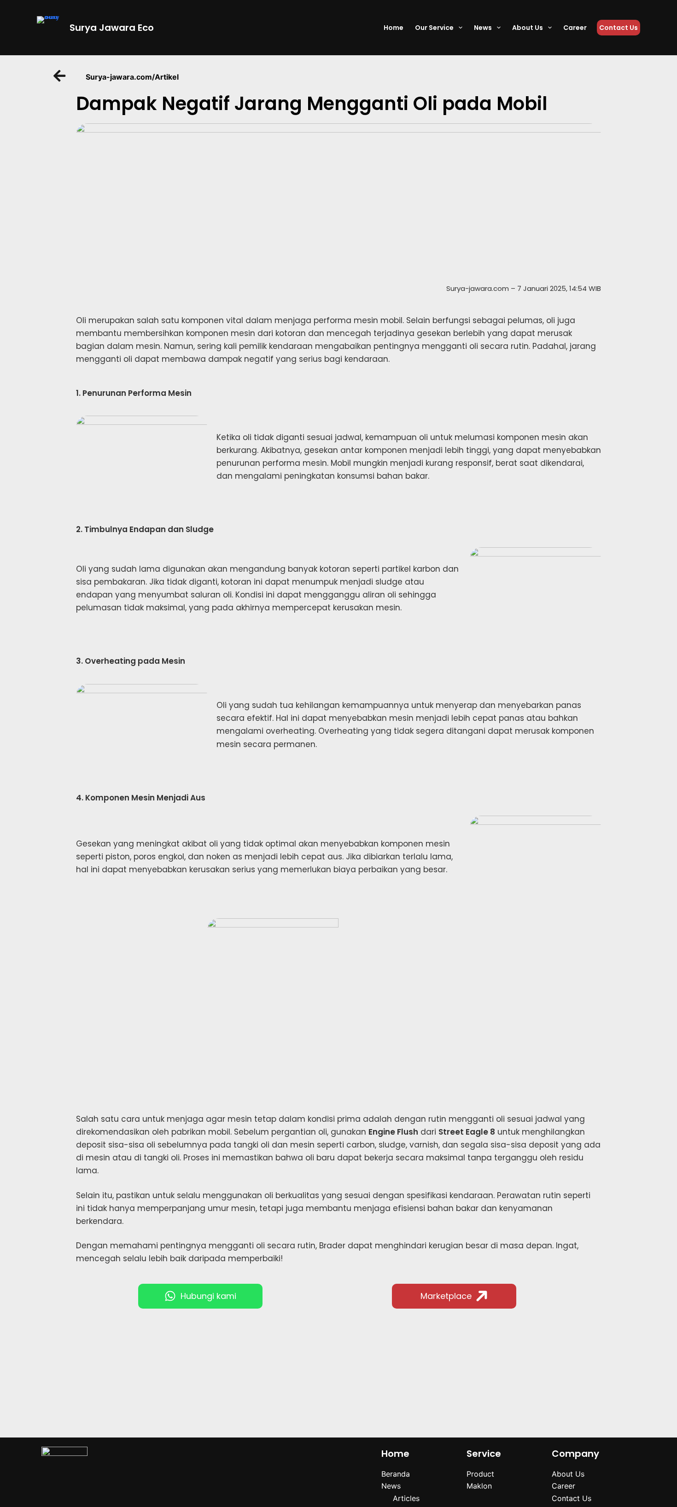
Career (575, 27)
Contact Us (618, 27)
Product (480, 1473)
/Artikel (165, 76)
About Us (527, 27)
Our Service (434, 27)
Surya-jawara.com (119, 76)
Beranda (395, 1473)
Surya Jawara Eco (112, 27)
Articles (406, 1498)
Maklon (479, 1485)
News (483, 27)
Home (393, 27)
